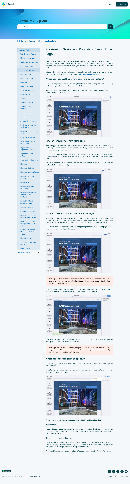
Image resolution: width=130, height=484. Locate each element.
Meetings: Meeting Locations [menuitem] (27, 177)
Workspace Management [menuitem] (29, 62)
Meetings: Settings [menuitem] (27, 168)
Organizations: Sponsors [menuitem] (29, 160)
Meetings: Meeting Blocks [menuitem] (29, 172)
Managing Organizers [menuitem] (27, 58)
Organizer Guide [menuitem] (24, 50)
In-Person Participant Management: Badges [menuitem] (28, 216)
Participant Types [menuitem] (26, 94)
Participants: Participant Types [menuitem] (28, 132)
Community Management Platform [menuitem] (29, 243)
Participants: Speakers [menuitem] (28, 137)
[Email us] (113, 471)
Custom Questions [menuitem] (27, 90)
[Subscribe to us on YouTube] (126, 471)
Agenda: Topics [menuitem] (26, 117)
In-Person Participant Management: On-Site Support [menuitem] (28, 232)
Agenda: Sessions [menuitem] (26, 103)
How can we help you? (33, 21)
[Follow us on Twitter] (117, 471)
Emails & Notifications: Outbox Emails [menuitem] (28, 187)
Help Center (21, 41)
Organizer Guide (35, 41)
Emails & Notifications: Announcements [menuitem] (28, 202)
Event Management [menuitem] (27, 66)
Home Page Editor (50, 41)
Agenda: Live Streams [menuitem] (28, 121)
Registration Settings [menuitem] (27, 86)
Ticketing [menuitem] (23, 98)
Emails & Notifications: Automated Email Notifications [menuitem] (28, 195)
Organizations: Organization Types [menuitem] (27, 149)
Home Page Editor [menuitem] (27, 70)
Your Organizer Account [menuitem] (28, 54)
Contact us (122, 4)
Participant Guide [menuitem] (24, 252)
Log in (110, 4)
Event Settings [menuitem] (25, 74)
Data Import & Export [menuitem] (27, 211)
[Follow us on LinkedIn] (109, 471)
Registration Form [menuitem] (26, 248)
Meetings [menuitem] (23, 164)
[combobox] (62, 26)
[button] (38, 50)
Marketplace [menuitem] (24, 182)
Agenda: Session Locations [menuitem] (26, 108)
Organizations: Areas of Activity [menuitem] (28, 155)
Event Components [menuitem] (27, 78)
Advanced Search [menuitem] (26, 207)
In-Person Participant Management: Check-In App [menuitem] (28, 223)
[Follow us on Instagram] (122, 471)
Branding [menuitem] (23, 82)
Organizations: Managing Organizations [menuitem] (29, 142)
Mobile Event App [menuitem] (26, 238)
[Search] (110, 26)
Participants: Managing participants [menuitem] (28, 126)
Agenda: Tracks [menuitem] (26, 113)
